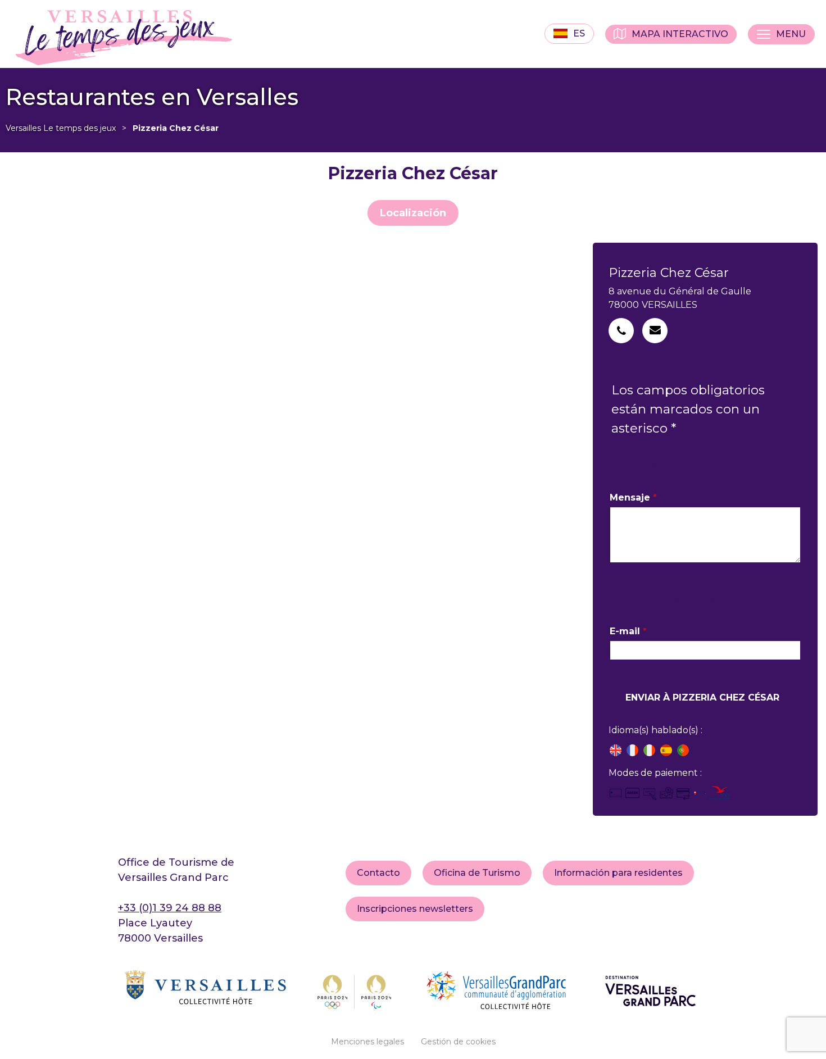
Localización (413, 213)
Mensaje (633, 497)
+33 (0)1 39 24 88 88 (169, 908)
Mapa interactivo (680, 34)
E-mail (628, 631)
